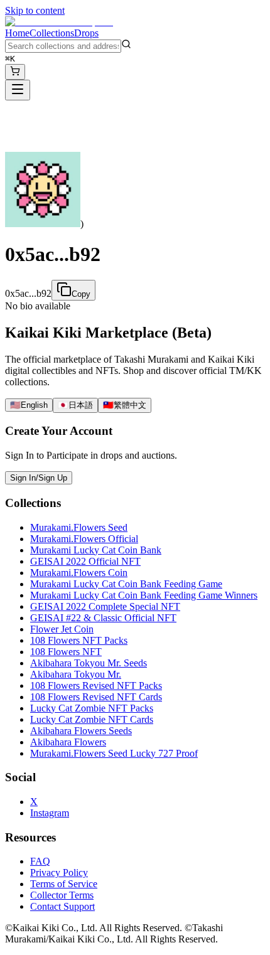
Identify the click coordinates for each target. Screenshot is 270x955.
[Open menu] (17, 90)
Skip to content (35, 10)
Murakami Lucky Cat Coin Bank (95, 550)
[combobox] (63, 46)
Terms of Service (63, 883)
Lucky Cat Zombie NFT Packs (91, 708)
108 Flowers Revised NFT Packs (96, 685)
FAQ (40, 861)
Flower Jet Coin (62, 629)
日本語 (75, 405)
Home (17, 33)
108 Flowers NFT (66, 651)
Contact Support (62, 906)
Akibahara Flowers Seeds (81, 730)
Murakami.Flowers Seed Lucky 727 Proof (114, 753)
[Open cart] (15, 72)
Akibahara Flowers (68, 742)
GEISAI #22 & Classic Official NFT (103, 617)
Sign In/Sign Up (38, 478)
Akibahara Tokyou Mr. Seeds (88, 663)
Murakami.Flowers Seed (78, 527)
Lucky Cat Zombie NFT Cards (91, 719)
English (29, 405)
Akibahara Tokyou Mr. (75, 674)
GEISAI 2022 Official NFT (85, 561)
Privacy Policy (59, 872)
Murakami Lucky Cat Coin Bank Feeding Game (126, 584)
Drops (86, 33)
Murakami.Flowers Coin (78, 572)
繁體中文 (124, 405)
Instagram (49, 813)
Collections (52, 33)
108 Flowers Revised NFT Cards (96, 696)
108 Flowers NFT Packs (78, 640)
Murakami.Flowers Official (84, 538)
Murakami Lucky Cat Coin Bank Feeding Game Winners (143, 595)
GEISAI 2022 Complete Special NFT (105, 606)
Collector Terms (62, 895)
